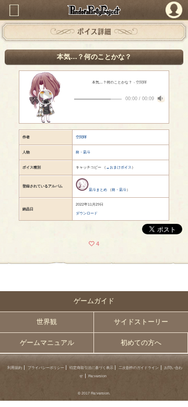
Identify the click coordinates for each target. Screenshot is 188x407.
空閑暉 (81, 137)
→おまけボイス (119, 167)
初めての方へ (141, 342)
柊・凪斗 (83, 152)
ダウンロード (87, 213)
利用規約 (14, 367)
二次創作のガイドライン (139, 367)
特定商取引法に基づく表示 (91, 367)
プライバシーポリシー (46, 367)
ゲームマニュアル (47, 342)
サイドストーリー (141, 322)
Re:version (97, 376)
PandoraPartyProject (93, 10)
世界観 (47, 322)
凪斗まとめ (98, 189)
